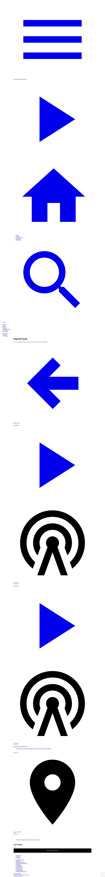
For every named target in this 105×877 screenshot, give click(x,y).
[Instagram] (5, 335)
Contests (18, 236)
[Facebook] (5, 333)
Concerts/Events (19, 237)
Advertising (18, 238)
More (15, 847)
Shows (17, 235)
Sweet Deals (18, 239)
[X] (5, 334)
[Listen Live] (52, 464)
